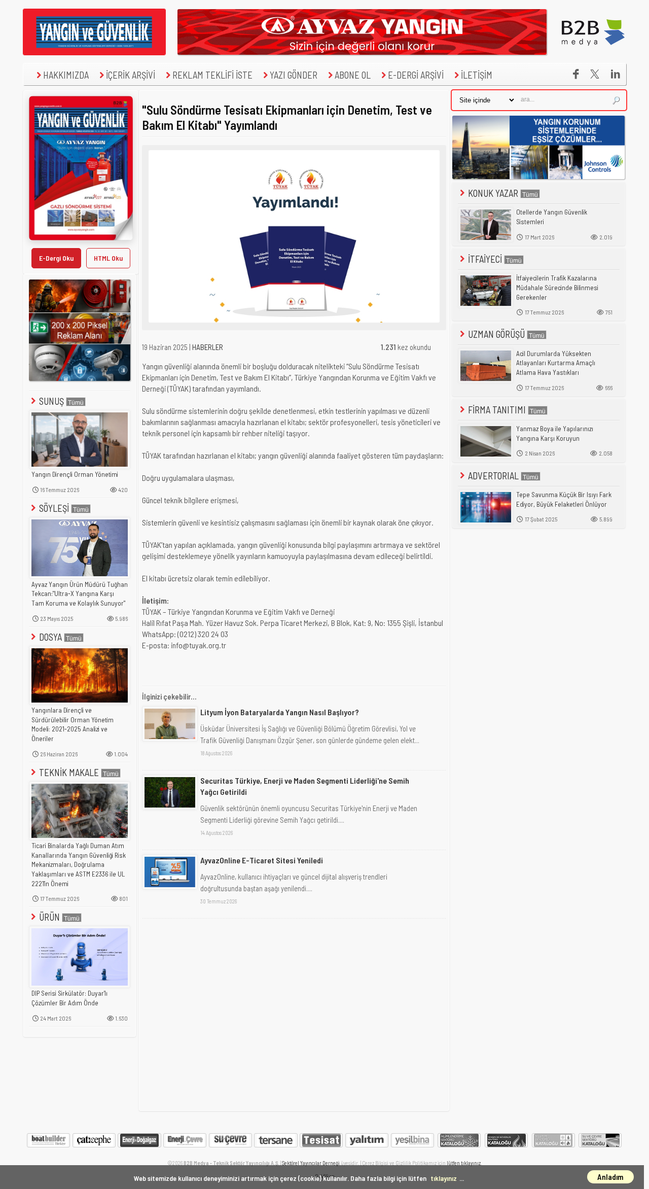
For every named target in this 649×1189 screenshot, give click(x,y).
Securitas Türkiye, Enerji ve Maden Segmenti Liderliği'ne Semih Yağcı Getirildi (304, 786)
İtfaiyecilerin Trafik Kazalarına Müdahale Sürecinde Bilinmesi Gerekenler (557, 287)
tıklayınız (443, 1178)
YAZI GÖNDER (293, 75)
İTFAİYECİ (485, 259)
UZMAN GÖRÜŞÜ (496, 334)
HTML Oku (108, 258)
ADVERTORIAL (493, 475)
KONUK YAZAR (493, 193)
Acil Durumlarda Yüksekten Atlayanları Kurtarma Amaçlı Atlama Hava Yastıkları (555, 362)
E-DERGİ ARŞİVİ (416, 75)
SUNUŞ (51, 401)
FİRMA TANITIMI (497, 409)
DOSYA (50, 637)
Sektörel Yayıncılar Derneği (311, 1163)
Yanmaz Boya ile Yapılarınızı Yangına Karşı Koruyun (554, 433)
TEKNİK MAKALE (69, 772)
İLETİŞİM (476, 75)
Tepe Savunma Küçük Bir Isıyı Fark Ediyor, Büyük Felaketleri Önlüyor (563, 499)
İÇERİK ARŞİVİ (130, 75)
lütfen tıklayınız (464, 1163)
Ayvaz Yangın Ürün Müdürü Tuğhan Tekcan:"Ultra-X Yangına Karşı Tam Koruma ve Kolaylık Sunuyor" (79, 593)
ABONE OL (353, 75)
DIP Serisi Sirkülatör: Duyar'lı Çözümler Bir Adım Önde (69, 998)
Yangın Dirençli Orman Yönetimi (74, 474)
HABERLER (207, 347)
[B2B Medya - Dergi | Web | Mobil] (593, 52)
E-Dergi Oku (56, 258)
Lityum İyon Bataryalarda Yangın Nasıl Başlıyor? (279, 712)
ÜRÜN (49, 917)
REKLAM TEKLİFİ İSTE (212, 75)
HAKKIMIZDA (66, 75)
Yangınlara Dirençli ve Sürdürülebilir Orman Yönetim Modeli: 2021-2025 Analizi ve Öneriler (72, 724)
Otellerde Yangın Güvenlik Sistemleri (551, 217)
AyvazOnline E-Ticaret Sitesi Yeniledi (261, 860)
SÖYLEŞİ (54, 508)
